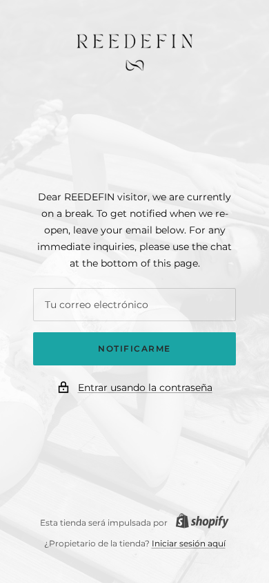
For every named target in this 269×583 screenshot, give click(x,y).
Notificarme (134, 348)
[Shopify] (198, 522)
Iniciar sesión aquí (189, 543)
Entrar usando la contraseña (145, 387)
